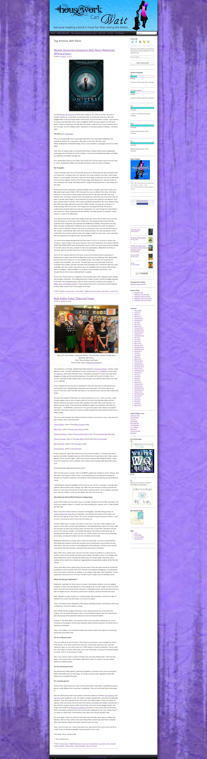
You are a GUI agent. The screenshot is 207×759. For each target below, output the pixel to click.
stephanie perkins (59, 746)
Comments (139, 537)
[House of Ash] (150, 259)
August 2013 (138, 372)
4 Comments (114, 291)
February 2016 (138, 328)
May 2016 (137, 324)
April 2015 (137, 341)
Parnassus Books (100, 369)
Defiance (59, 374)
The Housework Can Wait (98, 757)
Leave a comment (91, 746)
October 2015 (138, 334)
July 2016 (137, 322)
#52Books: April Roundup (141, 294)
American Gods (135, 229)
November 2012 (139, 390)
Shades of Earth (71, 284)
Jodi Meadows (134, 425)
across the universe (95, 291)
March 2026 (137, 310)
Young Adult (79, 291)
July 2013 (137, 374)
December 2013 (139, 365)
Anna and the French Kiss (83, 434)
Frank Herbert (136, 264)
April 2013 (137, 380)
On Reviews (119, 33)
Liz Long (133, 419)
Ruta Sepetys (109, 695)
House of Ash (135, 255)
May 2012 (137, 401)
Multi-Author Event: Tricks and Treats (74, 298)
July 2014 (137, 353)
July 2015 (137, 337)
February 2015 (138, 345)
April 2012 (137, 403)
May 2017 (137, 314)
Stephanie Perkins (60, 434)
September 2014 (139, 349)
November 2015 (139, 332)
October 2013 (138, 368)
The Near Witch (78, 439)
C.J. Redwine (102, 371)
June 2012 (137, 399)
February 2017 (138, 318)
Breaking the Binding (94, 362)
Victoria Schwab (59, 439)
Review (62, 291)
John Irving (135, 239)
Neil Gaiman (136, 231)
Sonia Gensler (59, 448)
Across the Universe (67, 114)
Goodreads (69, 134)
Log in (136, 533)
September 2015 (139, 335)
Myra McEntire (59, 444)
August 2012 (138, 395)
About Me (102, 33)
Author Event (64, 744)
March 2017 (137, 316)
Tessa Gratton (59, 424)
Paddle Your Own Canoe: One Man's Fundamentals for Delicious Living (139, 247)
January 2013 (138, 386)
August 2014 (138, 351)
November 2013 (139, 366)
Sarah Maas (134, 421)
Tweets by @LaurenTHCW (138, 284)
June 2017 (137, 312)
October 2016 (138, 320)
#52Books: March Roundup (142, 296)
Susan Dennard (135, 415)
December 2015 (139, 330)
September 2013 (139, 370)
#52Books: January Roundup (142, 300)
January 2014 (138, 363)
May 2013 (137, 378)
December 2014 (139, 347)
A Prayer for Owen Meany (138, 238)
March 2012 (137, 405)
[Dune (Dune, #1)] (150, 268)
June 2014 (137, 355)
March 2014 (137, 359)
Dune (132, 263)
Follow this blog (142, 203)
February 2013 (138, 384)
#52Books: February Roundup (143, 298)
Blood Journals (79, 424)
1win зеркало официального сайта (83, 33)
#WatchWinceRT (63, 33)
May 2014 (137, 357)
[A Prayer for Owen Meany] (150, 243)
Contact (110, 33)
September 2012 (139, 394)
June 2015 (137, 339)
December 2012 (139, 388)
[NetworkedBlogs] (142, 201)
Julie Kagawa (134, 417)
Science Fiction (70, 291)
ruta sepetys (102, 744)
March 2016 (137, 326)
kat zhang (85, 744)
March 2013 (137, 382)
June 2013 (137, 376)
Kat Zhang (57, 698)
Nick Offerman (136, 251)
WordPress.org (138, 539)
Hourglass (78, 444)
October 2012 (138, 392)
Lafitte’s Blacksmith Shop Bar (64, 514)
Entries (137, 535)
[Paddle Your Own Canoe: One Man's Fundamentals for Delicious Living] (150, 250)
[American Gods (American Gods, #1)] (150, 234)
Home (53, 33)
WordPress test (138, 292)
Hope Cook (135, 256)
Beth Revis (105, 291)
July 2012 (137, 397)
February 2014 (138, 361)
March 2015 (137, 343)
